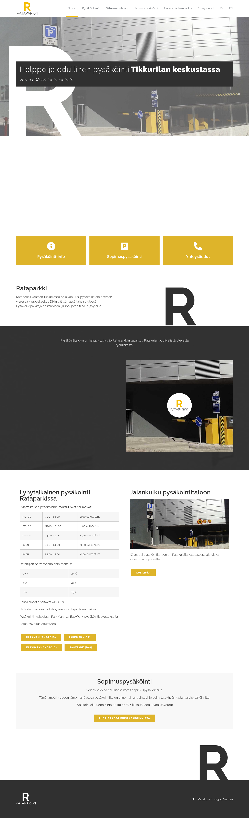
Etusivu (71, 8)
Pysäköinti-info (91, 8)
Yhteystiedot (206, 8)
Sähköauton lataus (117, 8)
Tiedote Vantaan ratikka (178, 8)
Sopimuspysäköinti (146, 8)
